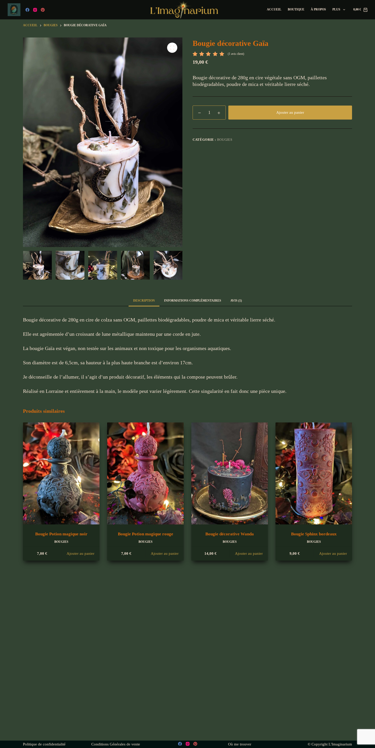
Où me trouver (239, 744)
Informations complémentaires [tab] (192, 300)
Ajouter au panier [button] (80, 553)
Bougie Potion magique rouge (145, 534)
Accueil (274, 9)
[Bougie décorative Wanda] (229, 473)
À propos (318, 9)
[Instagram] (35, 10)
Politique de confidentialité (44, 744)
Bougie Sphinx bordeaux (314, 534)
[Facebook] (27, 10)
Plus (336, 9)
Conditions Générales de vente (115, 744)
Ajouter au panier (290, 112)
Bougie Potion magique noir (61, 534)
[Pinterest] (43, 10)
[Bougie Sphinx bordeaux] (314, 473)
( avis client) (236, 54)
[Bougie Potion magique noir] (61, 473)
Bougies (224, 139)
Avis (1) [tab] (236, 300)
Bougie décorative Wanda (229, 534)
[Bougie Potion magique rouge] (145, 473)
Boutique (296, 9)
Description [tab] (144, 300)
